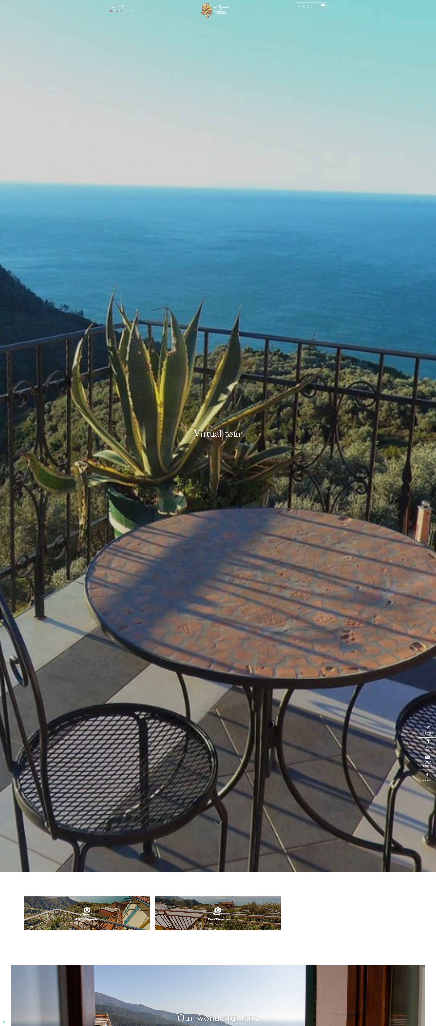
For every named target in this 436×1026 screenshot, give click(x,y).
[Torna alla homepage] (215, 11)
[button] (122, 10)
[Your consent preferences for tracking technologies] (4, 1022)
